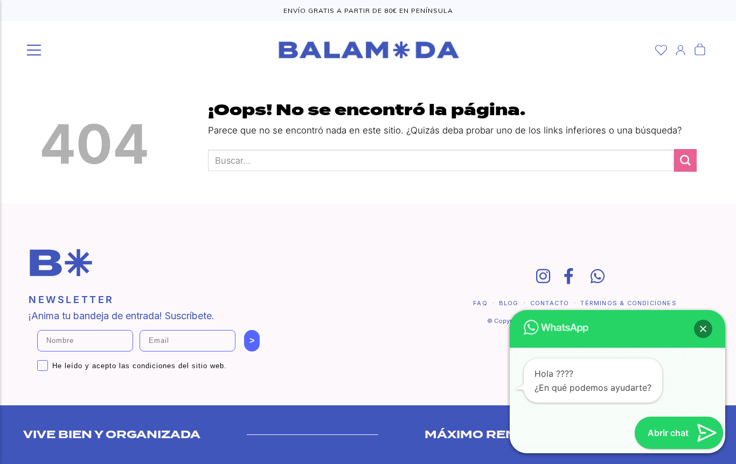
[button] (703, 329)
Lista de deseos (661, 50)
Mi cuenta (680, 50)
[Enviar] (685, 160)
